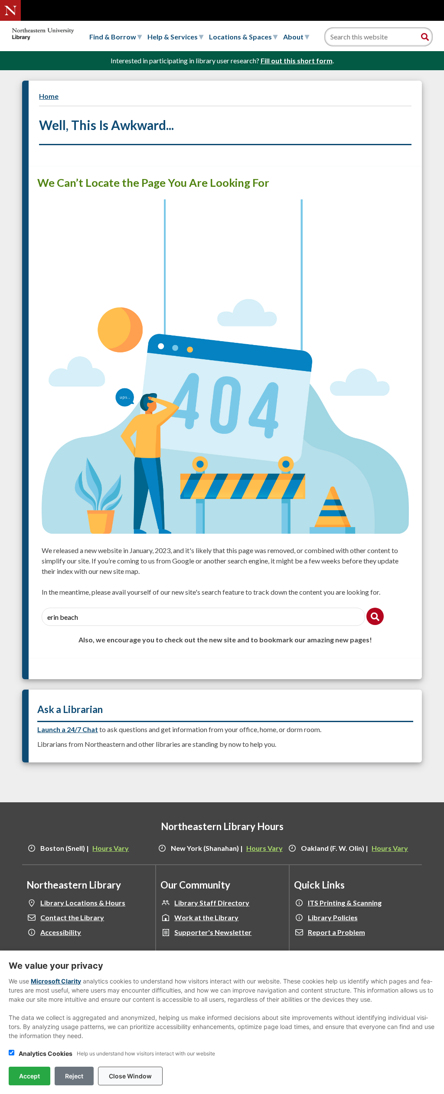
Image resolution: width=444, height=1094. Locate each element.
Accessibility (60, 932)
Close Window (130, 1076)
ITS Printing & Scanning (345, 903)
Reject (74, 1076)
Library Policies (333, 917)
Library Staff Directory (211, 903)
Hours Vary (110, 848)
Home (49, 96)
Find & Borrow (113, 37)
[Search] (425, 36)
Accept (29, 1076)
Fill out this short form (297, 60)
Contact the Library (72, 917)
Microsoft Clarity (56, 981)
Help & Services (173, 37)
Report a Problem (336, 932)
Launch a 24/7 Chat (67, 729)
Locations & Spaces (241, 37)
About (294, 37)
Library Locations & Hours (82, 903)
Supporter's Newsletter (212, 932)
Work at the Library (206, 917)
